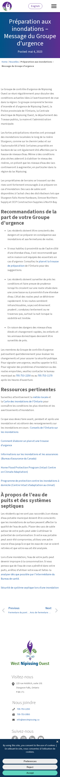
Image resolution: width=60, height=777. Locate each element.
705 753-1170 (45, 375)
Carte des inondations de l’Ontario (23, 401)
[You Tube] (41, 739)
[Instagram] (23, 739)
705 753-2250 (23, 375)
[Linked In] (32, 739)
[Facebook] (15, 739)
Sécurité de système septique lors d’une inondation (30, 588)
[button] (54, 6)
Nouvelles (14, 61)
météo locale (40, 397)
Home (5, 61)
